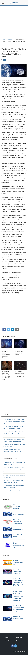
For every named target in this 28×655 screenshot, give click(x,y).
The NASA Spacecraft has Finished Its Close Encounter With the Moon (13, 427)
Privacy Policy (20, 640)
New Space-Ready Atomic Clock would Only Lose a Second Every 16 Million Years (13, 470)
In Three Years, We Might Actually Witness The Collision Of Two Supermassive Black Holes (14, 421)
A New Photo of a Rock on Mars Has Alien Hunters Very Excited (14, 463)
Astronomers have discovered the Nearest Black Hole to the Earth (14, 492)
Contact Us (7, 640)
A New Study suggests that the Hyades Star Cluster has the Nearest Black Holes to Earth (14, 434)
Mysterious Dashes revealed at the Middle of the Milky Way (14, 445)
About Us (7, 637)
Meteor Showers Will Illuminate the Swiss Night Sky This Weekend (14, 486)
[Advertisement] (14, 22)
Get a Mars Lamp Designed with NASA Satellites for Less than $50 (13, 481)
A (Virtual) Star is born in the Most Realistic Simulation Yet (14, 476)
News (5, 59)
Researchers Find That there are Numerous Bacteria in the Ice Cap (12, 450)
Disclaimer (19, 637)
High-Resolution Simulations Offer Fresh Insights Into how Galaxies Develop (14, 440)
